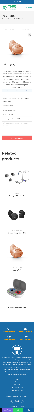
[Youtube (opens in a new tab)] (20, 2)
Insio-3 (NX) (17, 270)
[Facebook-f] (11, 401)
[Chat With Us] (18, 410)
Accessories (17, 193)
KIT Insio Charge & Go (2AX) (17, 233)
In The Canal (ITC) (17, 231)
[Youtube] (18, 401)
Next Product (25, 30)
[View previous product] (3, 30)
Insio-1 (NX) (19, 18)
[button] (29, 34)
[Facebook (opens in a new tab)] (14, 2)
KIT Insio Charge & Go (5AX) (17, 307)
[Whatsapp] (22, 401)
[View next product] (31, 30)
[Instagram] (15, 401)
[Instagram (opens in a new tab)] (17, 2)
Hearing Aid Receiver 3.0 (17, 196)
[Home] (2, 18)
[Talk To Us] (28, 410)
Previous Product (9, 30)
